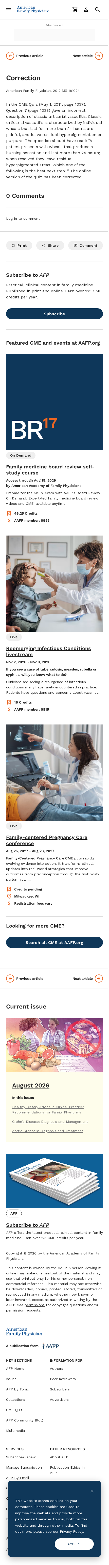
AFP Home (15, 1368)
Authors (56, 1368)
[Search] (97, 9)
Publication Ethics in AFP (67, 1470)
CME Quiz (14, 1410)
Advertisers (59, 1400)
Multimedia (15, 1431)
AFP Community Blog (24, 1420)
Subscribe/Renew (21, 1457)
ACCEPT (74, 1544)
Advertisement (54, 25)
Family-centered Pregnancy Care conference (46, 840)
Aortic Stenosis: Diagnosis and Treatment (47, 1131)
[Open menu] (8, 9)
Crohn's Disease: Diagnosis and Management (50, 1122)
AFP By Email (17, 1478)
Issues (11, 1379)
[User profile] (86, 9)
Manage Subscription (24, 1467)
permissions (35, 1305)
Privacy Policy (71, 1531)
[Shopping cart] (75, 9)
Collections (15, 1400)
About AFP (59, 1457)
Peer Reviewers (63, 1379)
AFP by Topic (17, 1389)
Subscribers (60, 1389)
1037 (79, 104)
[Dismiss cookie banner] (92, 1491)
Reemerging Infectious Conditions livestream (48, 651)
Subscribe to (27, 1225)
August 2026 (30, 1085)
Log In (11, 218)
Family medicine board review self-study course (50, 470)
